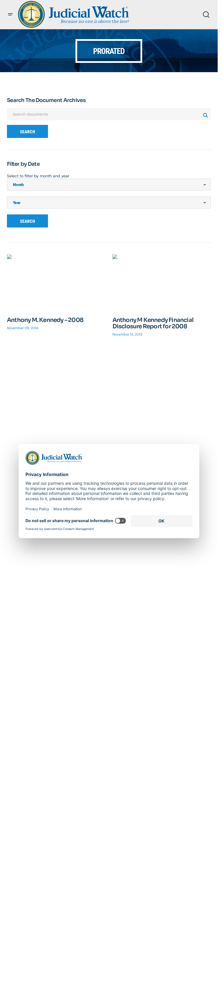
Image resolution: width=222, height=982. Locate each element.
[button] (10, 14)
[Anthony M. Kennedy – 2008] (56, 282)
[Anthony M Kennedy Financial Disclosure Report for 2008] (161, 282)
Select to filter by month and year (38, 175)
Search (27, 131)
